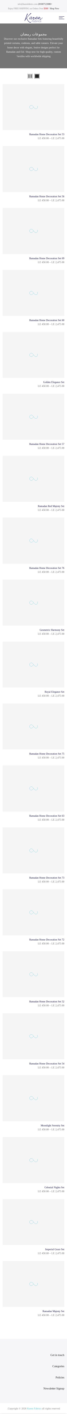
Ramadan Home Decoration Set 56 (46, 196)
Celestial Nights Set (54, 1187)
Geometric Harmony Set (52, 630)
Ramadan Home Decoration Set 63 (46, 816)
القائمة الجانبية (10, 76)
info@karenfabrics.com (28, 4)
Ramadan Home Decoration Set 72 (46, 939)
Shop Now (54, 8)
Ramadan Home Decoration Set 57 (46, 444)
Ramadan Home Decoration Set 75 (46, 753)
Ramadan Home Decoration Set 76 (46, 568)
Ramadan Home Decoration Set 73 (46, 877)
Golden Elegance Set (53, 382)
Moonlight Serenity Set (52, 1125)
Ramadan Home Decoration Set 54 (46, 1063)
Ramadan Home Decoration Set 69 (46, 258)
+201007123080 (45, 4)
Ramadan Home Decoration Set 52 (46, 1001)
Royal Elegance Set (54, 692)
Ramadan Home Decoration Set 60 (46, 320)
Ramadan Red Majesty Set (51, 506)
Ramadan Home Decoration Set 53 (46, 134)
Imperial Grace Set (54, 1249)
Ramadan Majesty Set (53, 1311)
